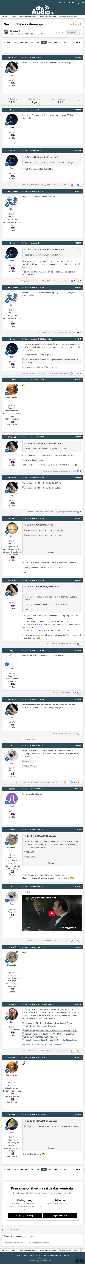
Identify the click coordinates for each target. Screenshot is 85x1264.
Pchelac (31, 782)
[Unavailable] (52, 361)
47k (13, 80)
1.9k (13, 132)
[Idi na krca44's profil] (12, 528)
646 (32, 42)
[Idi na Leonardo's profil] (12, 1014)
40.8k (13, 405)
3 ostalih (47, 1051)
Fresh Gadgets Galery (34, 34)
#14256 (78, 1114)
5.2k (13, 1027)
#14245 (78, 518)
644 (21, 42)
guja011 (16, 31)
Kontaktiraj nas (55, 1256)
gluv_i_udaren (46, 185)
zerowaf (36, 281)
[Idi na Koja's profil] (12, 660)
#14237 (78, 151)
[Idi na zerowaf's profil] (12, 839)
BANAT (55, 733)
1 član (49, 373)
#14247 (78, 650)
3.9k (13, 1137)
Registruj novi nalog (24, 1216)
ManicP (12, 1114)
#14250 (78, 789)
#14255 (78, 1057)
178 (13, 811)
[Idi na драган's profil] (12, 798)
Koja (12, 650)
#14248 (78, 699)
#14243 (78, 437)
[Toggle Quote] (25, 157)
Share (60, 32)
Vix (44, 471)
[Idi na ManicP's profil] (12, 1124)
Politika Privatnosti (42, 1256)
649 (49, 42)
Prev (9, 42)
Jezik (18, 1256)
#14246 (78, 580)
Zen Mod (12, 380)
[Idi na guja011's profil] (6, 31)
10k (13, 855)
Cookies (66, 1256)
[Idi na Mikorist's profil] (12, 67)
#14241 (78, 339)
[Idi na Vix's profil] (12, 755)
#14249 (78, 745)
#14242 (78, 380)
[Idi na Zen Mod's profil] (12, 389)
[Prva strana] (4, 42)
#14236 (78, 110)
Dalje (78, 42)
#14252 (78, 887)
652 (66, 42)
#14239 (78, 243)
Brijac (12, 110)
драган (12, 789)
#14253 (78, 947)
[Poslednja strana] (83, 42)
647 (38, 42)
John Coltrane (33, 512)
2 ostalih (41, 782)
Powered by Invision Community (42, 1261)
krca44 (46, 512)
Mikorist (12, 57)
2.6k (13, 214)
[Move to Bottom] (77, 1261)
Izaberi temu (28, 1256)
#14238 (78, 191)
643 (15, 42)
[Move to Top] (82, 1261)
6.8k (13, 768)
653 (71, 42)
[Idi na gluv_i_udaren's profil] (12, 201)
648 (44, 42)
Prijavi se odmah (60, 1216)
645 (27, 42)
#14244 (78, 478)
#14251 (78, 830)
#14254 (78, 1004)
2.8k (13, 541)
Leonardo (12, 1004)
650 (55, 42)
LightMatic (25, 185)
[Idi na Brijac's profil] (12, 119)
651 (60, 42)
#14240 (78, 287)
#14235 (78, 57)
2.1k (13, 673)
